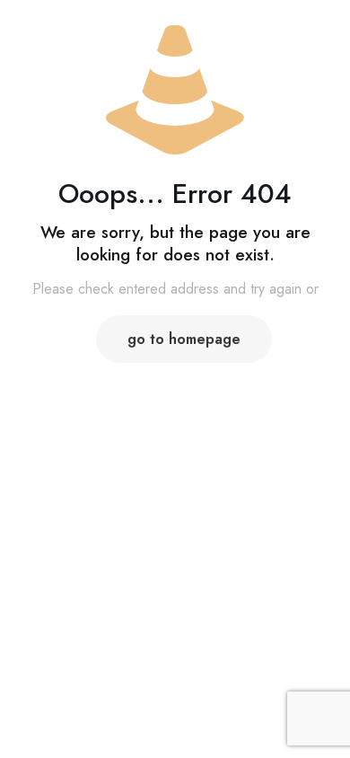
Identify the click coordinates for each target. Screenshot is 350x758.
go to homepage (184, 339)
